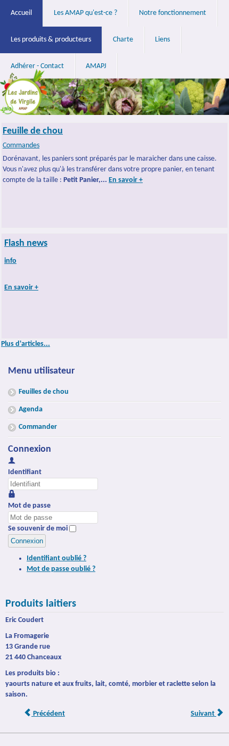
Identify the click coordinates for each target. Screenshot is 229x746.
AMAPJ (96, 66)
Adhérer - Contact (37, 66)
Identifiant (25, 472)
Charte (123, 40)
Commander (38, 427)
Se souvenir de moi (38, 529)
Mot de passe (29, 506)
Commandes (21, 146)
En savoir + (126, 180)
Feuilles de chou (44, 392)
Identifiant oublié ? (56, 558)
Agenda (31, 409)
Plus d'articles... (25, 344)
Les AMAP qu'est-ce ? (85, 13)
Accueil (21, 13)
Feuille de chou (33, 131)
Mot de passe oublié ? (61, 569)
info (10, 261)
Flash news (25, 243)
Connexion (27, 541)
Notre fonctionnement (172, 13)
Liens (162, 40)
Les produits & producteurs (51, 40)
